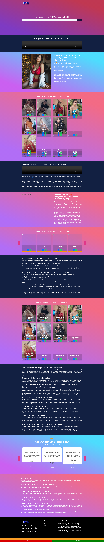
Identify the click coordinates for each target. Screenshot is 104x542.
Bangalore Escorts (76, 203)
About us (44, 525)
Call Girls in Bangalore (36, 177)
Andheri (47, 3)
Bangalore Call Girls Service (60, 72)
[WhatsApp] (30, 115)
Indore (58, 3)
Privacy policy (45, 527)
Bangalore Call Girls (58, 62)
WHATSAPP (78, 540)
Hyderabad (53, 3)
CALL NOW (26, 540)
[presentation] (19, 243)
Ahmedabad (63, 3)
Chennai (74, 3)
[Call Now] (28, 115)
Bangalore (69, 3)
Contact (44, 530)
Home (44, 523)
